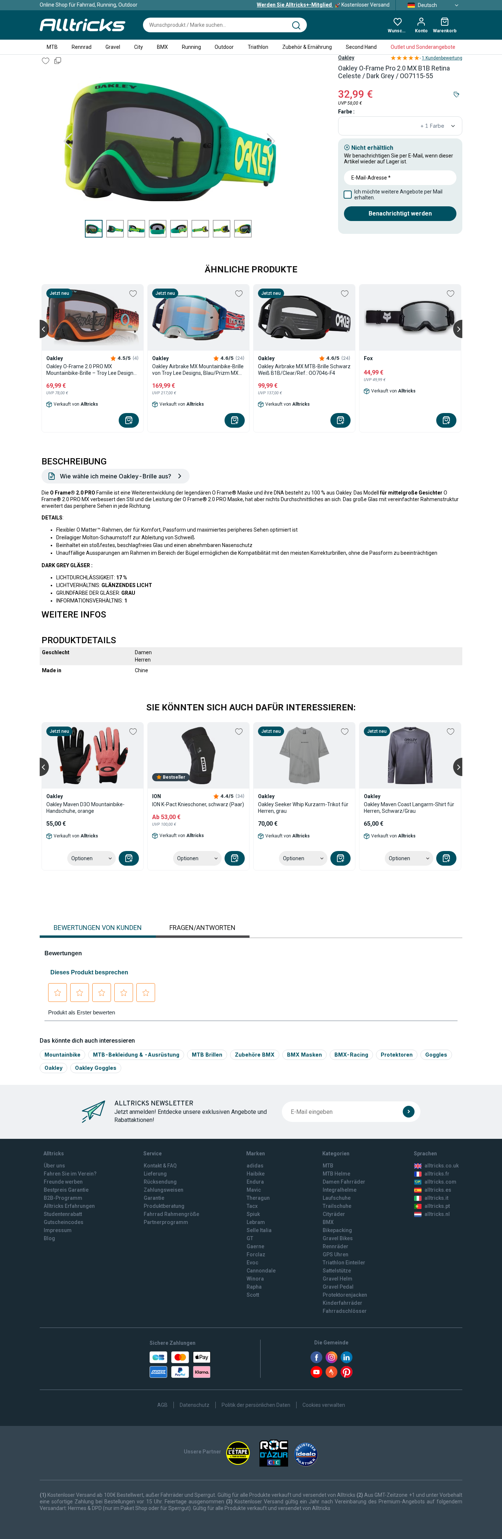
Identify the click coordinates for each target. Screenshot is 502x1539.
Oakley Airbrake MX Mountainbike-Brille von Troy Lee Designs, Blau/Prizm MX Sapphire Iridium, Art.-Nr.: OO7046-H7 (198, 369)
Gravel (112, 47)
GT (250, 1238)
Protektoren (397, 1054)
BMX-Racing (351, 1054)
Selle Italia (259, 1230)
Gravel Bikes (338, 1238)
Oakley (346, 58)
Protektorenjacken (345, 1295)
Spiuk (253, 1214)
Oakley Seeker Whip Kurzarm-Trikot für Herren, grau (303, 807)
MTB (52, 47)
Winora (255, 1279)
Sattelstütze (337, 1271)
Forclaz (256, 1254)
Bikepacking (337, 1230)
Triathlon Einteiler (344, 1262)
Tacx (252, 1206)
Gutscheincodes (63, 1222)
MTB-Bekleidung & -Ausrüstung (136, 1054)
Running (191, 47)
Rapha (254, 1287)
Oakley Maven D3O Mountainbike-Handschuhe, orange (85, 807)
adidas (255, 1166)
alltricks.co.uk (441, 1166)
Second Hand (361, 47)
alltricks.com (440, 1182)
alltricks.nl (437, 1214)
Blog (49, 1238)
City (138, 47)
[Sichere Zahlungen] (180, 1364)
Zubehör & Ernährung (307, 47)
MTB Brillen (207, 1054)
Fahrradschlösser (345, 1311)
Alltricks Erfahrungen (69, 1206)
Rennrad (82, 47)
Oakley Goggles (95, 1068)
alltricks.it (436, 1198)
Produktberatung (164, 1206)
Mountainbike (62, 1054)
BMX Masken (304, 1054)
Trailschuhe (337, 1206)
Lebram (256, 1222)
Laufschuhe (337, 1198)
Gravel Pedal (338, 1287)
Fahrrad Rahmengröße (171, 1214)
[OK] (409, 1112)
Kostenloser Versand (323, 5)
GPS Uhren (335, 1254)
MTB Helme (336, 1174)
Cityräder (334, 1214)
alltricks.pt (437, 1206)
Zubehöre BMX (255, 1054)
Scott (253, 1295)
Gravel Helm (337, 1279)
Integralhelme (339, 1190)
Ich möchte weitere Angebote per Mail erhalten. (398, 194)
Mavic (254, 1190)
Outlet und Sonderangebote (423, 47)
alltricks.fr (436, 1174)
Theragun (258, 1198)
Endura (255, 1182)
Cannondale (261, 1271)
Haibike (256, 1174)
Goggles (436, 1054)
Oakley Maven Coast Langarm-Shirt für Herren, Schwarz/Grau (409, 807)
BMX (162, 47)
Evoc (252, 1262)
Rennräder (335, 1246)
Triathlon (258, 47)
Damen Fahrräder (344, 1182)
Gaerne (255, 1246)
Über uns (54, 1166)
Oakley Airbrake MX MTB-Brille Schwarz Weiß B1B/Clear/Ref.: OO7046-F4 (304, 369)
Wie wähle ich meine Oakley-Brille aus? (115, 476)
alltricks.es (437, 1190)
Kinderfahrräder (342, 1303)
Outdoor (224, 47)
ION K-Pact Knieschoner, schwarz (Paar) (198, 804)
